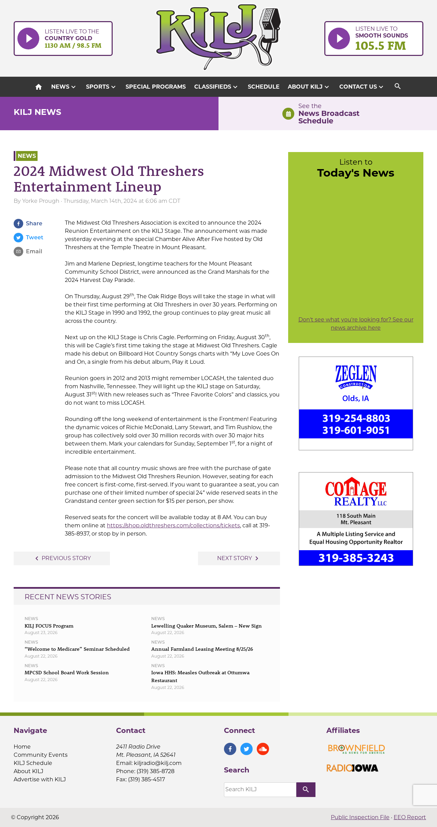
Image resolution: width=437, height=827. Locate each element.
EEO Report (410, 817)
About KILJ (309, 87)
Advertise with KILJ (40, 779)
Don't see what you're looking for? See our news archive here (355, 323)
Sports (101, 87)
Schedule (264, 87)
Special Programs (156, 87)
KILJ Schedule (33, 763)
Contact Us (362, 87)
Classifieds (216, 87)
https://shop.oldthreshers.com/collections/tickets (173, 525)
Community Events (41, 755)
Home (22, 746)
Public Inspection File (360, 817)
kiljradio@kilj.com (158, 763)
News (64, 87)
